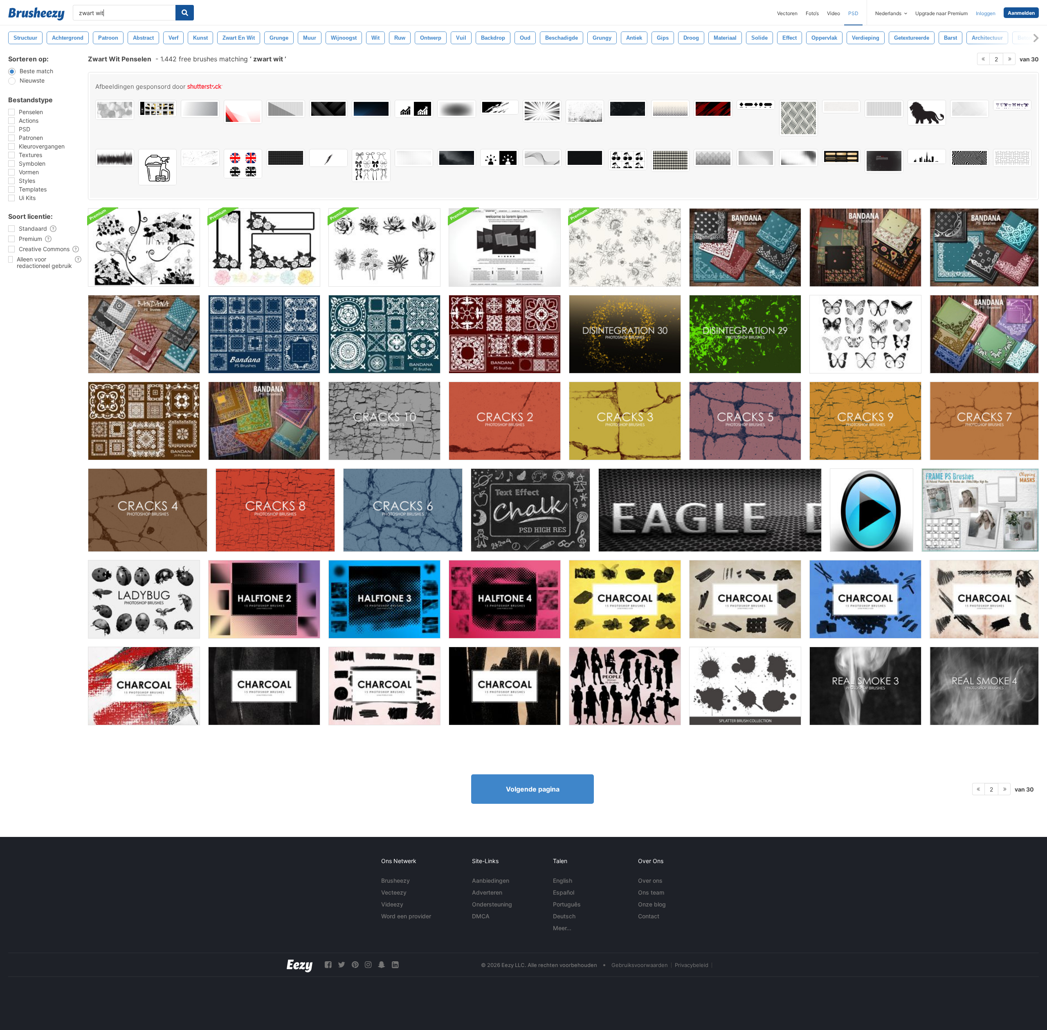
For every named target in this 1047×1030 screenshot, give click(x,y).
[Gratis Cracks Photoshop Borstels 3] (625, 421)
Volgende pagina (532, 789)
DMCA (481, 916)
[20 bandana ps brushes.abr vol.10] (384, 334)
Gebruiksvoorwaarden (639, 965)
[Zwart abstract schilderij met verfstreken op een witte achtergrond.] (499, 107)
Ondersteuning (492, 904)
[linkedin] (395, 965)
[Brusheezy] (36, 13)
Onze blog (652, 904)
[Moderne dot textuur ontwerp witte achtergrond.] (414, 158)
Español (563, 892)
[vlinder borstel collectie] (865, 334)
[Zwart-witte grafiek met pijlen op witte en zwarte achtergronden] (414, 109)
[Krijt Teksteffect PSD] (530, 510)
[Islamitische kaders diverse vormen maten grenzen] (756, 105)
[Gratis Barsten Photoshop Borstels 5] (745, 421)
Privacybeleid (691, 965)
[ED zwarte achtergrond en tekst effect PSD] (710, 510)
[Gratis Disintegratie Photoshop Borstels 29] (745, 334)
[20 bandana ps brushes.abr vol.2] (144, 334)
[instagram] (368, 965)
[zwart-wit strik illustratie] (1012, 105)
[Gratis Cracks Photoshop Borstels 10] (384, 421)
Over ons (650, 880)
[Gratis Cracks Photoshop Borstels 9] (865, 421)
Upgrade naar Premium (941, 13)
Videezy (392, 904)
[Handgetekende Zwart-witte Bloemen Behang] (625, 247)
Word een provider (406, 916)
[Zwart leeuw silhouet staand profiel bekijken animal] (927, 113)
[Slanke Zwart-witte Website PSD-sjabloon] (505, 247)
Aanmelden (1021, 13)
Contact (648, 916)
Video (833, 13)
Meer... (562, 927)
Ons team (651, 892)
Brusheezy (395, 880)
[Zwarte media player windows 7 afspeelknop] (871, 510)
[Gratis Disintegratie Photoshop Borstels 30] (625, 334)
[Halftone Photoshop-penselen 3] (384, 599)
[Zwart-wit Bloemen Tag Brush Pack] (264, 247)
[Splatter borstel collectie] (745, 686)
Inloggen (985, 13)
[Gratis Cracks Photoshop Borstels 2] (505, 421)
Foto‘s (812, 13)
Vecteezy (394, 892)
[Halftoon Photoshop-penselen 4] (505, 599)
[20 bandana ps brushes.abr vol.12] (264, 421)
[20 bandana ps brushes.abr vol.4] (745, 247)
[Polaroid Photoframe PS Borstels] (980, 510)
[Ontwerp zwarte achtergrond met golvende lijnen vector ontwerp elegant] (585, 158)
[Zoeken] (184, 12)
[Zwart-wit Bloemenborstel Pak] (384, 247)
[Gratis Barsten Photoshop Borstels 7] (984, 421)
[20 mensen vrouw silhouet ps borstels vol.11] (625, 686)
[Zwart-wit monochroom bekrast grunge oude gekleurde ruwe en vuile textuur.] (200, 158)
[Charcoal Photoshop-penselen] (625, 599)
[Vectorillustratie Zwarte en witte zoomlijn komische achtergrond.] (542, 111)
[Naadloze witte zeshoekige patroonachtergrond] (285, 158)
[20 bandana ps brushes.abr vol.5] (865, 247)
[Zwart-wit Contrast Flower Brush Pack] (144, 247)
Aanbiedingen (490, 880)
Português (567, 904)
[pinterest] (355, 965)
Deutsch (564, 916)
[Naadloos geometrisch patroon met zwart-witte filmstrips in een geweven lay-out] (1012, 158)
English (562, 880)
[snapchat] (381, 965)
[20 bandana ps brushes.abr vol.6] (984, 247)
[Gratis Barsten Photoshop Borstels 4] (147, 510)
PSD (853, 13)
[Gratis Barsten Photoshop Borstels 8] (275, 510)
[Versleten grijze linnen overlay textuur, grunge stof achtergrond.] (627, 109)
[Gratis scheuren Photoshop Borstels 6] (403, 510)
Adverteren (487, 892)
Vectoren (787, 13)
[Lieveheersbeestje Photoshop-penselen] (144, 599)
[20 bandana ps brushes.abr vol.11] (505, 334)
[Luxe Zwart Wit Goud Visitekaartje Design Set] (157, 108)
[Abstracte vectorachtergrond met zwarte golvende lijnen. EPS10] (542, 158)
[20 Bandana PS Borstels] (984, 334)
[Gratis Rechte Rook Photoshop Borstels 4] (984, 686)
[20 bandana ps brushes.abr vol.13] (144, 421)
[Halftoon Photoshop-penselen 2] (264, 599)
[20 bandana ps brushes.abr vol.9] (264, 334)
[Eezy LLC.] (299, 964)
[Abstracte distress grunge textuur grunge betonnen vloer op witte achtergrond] (585, 112)
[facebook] (328, 965)
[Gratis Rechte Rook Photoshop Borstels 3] (865, 686)
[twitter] (341, 965)
